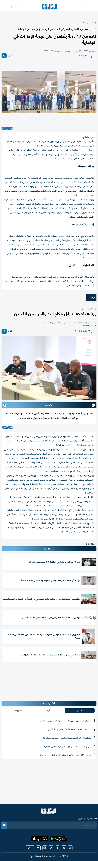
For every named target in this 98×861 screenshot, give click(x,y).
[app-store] (39, 839)
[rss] (51, 848)
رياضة (94, 308)
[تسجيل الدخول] (14, 6)
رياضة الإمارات (85, 308)
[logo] (50, 7)
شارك (10, 55)
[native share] (4, 55)
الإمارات (93, 22)
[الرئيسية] (49, 812)
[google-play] (58, 839)
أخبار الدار (86, 22)
